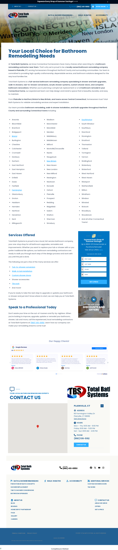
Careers (14, 519)
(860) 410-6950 (70, 468)
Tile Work (91, 487)
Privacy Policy (32, 533)
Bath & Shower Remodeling (60, 15)
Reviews (14, 506)
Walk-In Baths (84, 15)
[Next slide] (108, 362)
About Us (17, 6)
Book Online (101, 7)
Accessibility (102, 15)
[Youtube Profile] (99, 468)
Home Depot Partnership (21, 509)
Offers (97, 506)
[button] (38, 426)
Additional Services (100, 481)
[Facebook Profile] (91, 468)
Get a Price (99, 509)
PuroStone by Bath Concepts (23, 484)
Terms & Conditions (18, 533)
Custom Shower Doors (97, 484)
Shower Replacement (19, 487)
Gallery (14, 516)
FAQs (13, 513)
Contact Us (32, 6)
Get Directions (80, 419)
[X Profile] (95, 468)
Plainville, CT (82, 405)
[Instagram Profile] (103, 468)
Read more (13, 365)
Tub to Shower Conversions (22, 490)
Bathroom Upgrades (19, 493)
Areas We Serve (101, 503)
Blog (13, 503)
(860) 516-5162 (81, 438)
